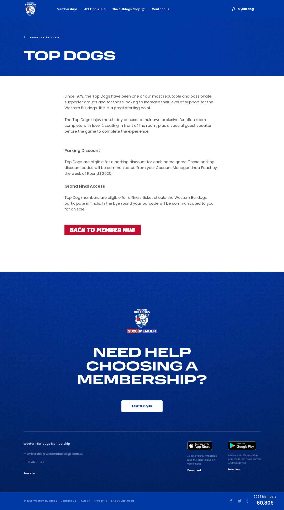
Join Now (29, 473)
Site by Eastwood (122, 501)
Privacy (99, 501)
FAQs (83, 501)
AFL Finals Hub (95, 9)
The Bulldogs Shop (126, 9)
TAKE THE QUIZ (142, 406)
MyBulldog (246, 9)
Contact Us (160, 9)
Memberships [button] (67, 9)
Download (194, 470)
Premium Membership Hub (44, 37)
